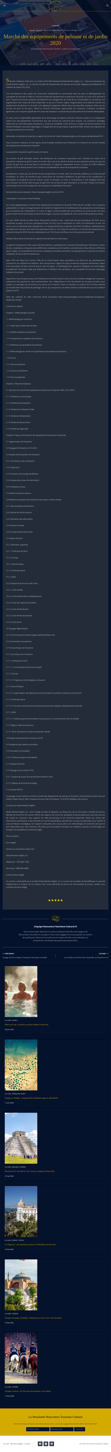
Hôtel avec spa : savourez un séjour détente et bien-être (26, 1024)
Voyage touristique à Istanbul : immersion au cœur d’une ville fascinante (33, 1318)
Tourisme (55, 26)
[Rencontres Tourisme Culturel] (55, 5)
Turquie (15, 1314)
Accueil (32, 30)
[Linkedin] (51, 1444)
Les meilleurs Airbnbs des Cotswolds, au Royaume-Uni (86, 956)
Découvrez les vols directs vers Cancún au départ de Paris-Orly (30, 1171)
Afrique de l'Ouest (18, 1094)
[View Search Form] (107, 5)
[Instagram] (46, 1444)
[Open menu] (5, 5)
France (14, 1240)
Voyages (23, 1167)
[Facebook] (40, 1444)
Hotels (14, 1020)
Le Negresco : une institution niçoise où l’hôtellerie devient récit (30, 1244)
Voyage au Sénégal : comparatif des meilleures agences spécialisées (31, 1098)
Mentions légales (16, 1444)
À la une (8, 1020)
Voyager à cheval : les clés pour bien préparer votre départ (28, 1391)
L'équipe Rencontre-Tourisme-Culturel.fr (46, 49)
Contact (27, 1444)
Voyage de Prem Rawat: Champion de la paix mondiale (25, 956)
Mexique (15, 1167)
